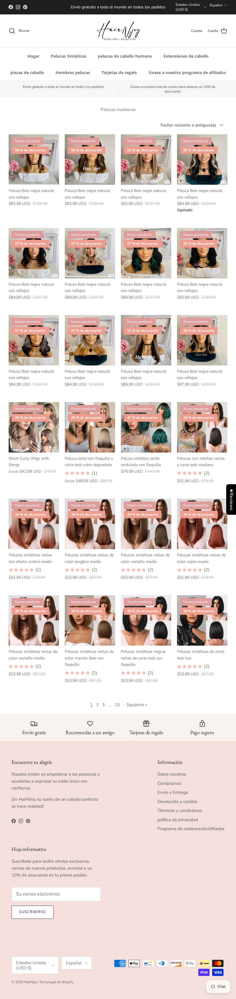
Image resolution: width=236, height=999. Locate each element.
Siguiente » (136, 707)
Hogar (33, 58)
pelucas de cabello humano (125, 58)
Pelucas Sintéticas (68, 58)
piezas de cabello (27, 75)
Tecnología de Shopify (56, 985)
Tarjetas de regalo (119, 75)
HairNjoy (30, 985)
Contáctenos (169, 786)
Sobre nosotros (171, 777)
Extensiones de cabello (186, 58)
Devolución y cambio (177, 804)
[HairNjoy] (118, 33)
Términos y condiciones (179, 813)
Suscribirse (32, 914)
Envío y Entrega (172, 795)
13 (117, 707)
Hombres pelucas (73, 75)
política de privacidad (177, 822)
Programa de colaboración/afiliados (190, 831)
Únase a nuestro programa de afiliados (187, 75)
